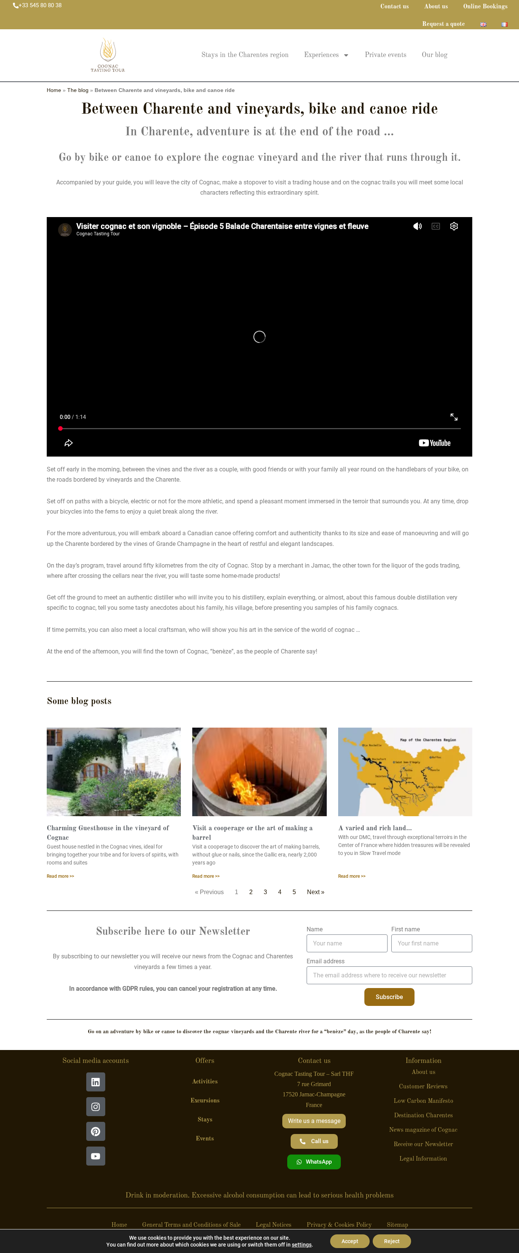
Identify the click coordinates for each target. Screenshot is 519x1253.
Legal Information (423, 1159)
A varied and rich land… (375, 828)
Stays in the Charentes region (245, 55)
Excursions (205, 1101)
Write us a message (314, 1121)
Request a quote (443, 24)
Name (315, 929)
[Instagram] (95, 1106)
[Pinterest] (95, 1131)
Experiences (321, 55)
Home (54, 90)
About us (423, 1072)
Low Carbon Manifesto (423, 1101)
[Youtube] (95, 1156)
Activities (205, 1082)
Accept (350, 1241)
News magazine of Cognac (423, 1130)
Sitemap (397, 1225)
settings (302, 1245)
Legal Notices (273, 1225)
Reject (392, 1241)
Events (205, 1139)
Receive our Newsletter (423, 1145)
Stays (205, 1120)
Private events (386, 55)
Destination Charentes (423, 1116)
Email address (326, 961)
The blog (78, 90)
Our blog (435, 55)
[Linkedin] (95, 1081)
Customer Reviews (423, 1087)
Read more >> (60, 876)
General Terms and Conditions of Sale (191, 1225)
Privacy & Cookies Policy (339, 1225)
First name (405, 929)
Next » (315, 892)
